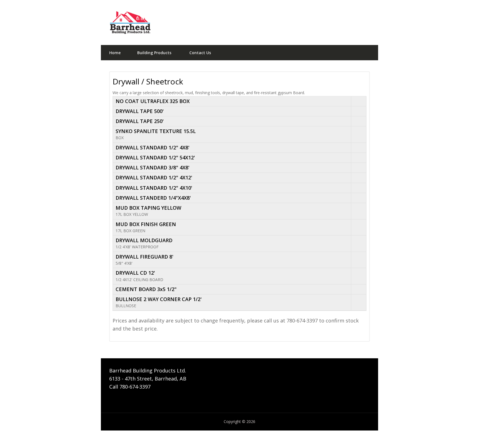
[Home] (239, 22)
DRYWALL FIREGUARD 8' (144, 256)
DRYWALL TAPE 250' (140, 121)
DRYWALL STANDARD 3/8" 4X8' (152, 167)
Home (115, 52)
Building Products (154, 52)
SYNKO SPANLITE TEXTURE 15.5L (156, 131)
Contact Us (200, 52)
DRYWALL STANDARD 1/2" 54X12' (155, 157)
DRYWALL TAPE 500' (140, 111)
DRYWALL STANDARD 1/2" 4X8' (152, 147)
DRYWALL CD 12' (135, 272)
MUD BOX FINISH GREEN (146, 224)
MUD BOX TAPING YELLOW (148, 207)
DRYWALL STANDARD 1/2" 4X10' (154, 187)
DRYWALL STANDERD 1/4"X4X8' (153, 197)
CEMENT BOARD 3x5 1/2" (146, 289)
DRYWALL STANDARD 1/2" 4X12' (154, 177)
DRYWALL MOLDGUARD (144, 240)
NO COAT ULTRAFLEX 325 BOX (153, 101)
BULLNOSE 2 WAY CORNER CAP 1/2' (159, 299)
